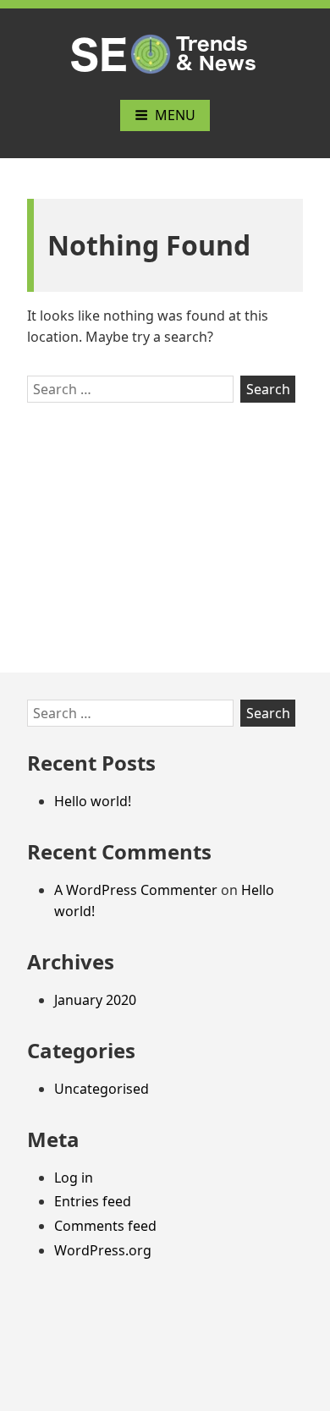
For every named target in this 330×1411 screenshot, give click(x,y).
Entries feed (92, 1201)
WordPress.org (102, 1250)
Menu (175, 115)
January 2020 (95, 1000)
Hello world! (92, 801)
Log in (73, 1177)
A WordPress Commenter (135, 890)
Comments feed (105, 1225)
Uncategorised (101, 1088)
